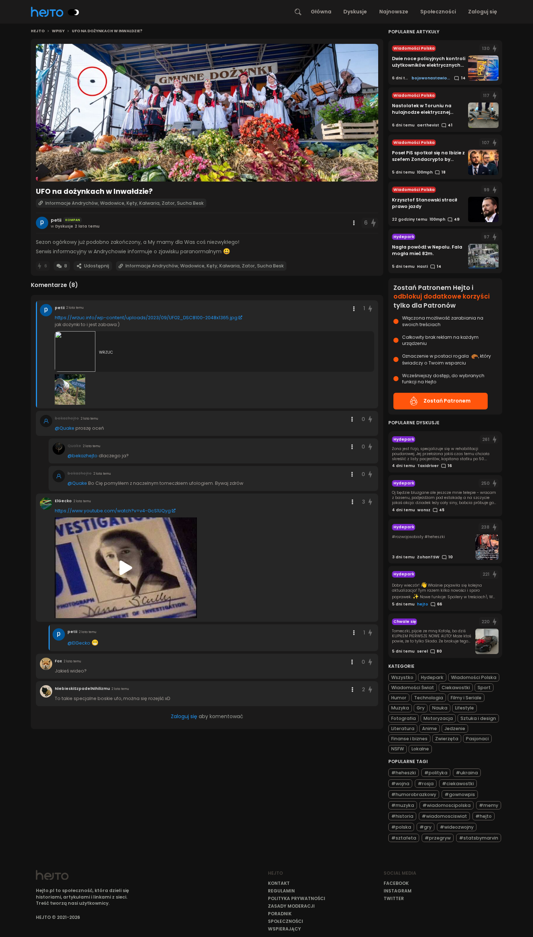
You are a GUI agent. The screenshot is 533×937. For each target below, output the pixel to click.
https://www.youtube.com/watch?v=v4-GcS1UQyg (113, 511)
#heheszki (403, 772)
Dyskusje (355, 11)
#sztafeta (403, 837)
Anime (429, 728)
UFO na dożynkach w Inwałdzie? (107, 31)
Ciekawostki (456, 687)
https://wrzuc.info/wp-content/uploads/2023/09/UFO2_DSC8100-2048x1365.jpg (146, 318)
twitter (394, 898)
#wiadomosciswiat (444, 816)
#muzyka (402, 805)
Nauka (439, 708)
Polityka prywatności (296, 898)
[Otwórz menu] (354, 223)
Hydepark (432, 677)
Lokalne (420, 749)
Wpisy (58, 31)
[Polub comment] (371, 308)
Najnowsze (393, 11)
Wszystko (402, 677)
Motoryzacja (438, 718)
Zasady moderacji (291, 906)
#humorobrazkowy (413, 794)
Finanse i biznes (409, 739)
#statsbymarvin (478, 837)
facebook (396, 883)
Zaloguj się (482, 11)
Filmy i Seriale (466, 698)
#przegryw (438, 837)
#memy (488, 805)
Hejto (38, 31)
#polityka (435, 772)
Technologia (428, 698)
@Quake (64, 428)
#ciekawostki (458, 783)
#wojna (400, 783)
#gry (425, 827)
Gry (421, 708)
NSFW (397, 749)
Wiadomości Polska (473, 677)
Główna (321, 11)
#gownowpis (460, 794)
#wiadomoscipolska (446, 805)
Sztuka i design (478, 718)
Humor (398, 698)
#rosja (426, 783)
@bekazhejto (82, 456)
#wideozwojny (457, 827)
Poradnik (280, 914)
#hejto (483, 816)
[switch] (73, 12)
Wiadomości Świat (412, 687)
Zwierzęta (446, 739)
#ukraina (467, 772)
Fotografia (403, 718)
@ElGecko (78, 643)
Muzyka (400, 708)
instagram (398, 891)
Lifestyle (464, 708)
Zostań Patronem (447, 400)
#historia (402, 816)
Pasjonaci (477, 739)
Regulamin (281, 891)
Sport (484, 687)
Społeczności (438, 11)
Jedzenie (455, 728)
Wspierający (284, 929)
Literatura (402, 728)
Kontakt (279, 883)
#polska (401, 827)
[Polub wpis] (373, 223)
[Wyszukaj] (298, 12)
